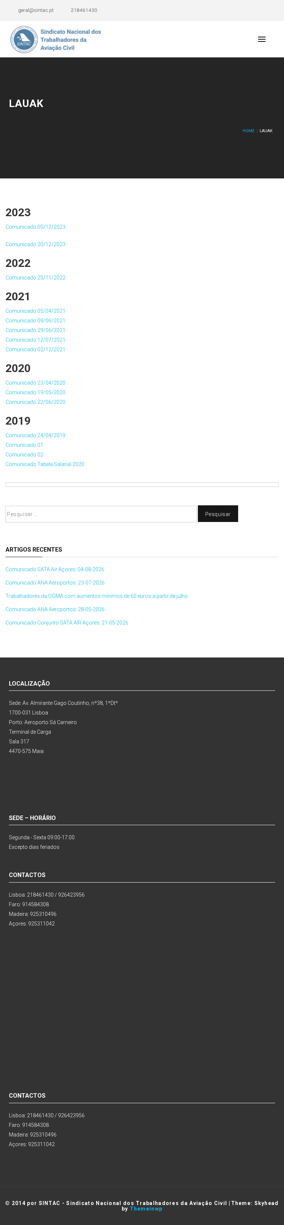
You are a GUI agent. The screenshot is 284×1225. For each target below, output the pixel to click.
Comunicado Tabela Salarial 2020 (45, 464)
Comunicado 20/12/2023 (35, 244)
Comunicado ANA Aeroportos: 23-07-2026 (55, 583)
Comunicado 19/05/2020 (35, 392)
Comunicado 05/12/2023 (35, 227)
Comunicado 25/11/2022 (35, 278)
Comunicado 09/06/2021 (35, 321)
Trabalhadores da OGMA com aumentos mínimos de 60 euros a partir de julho (97, 596)
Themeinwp (146, 1209)
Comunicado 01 (24, 445)
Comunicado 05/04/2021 (35, 311)
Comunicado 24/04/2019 (35, 435)
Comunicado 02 (24, 455)
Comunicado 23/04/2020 (35, 383)
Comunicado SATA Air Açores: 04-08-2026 (55, 569)
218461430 (84, 10)
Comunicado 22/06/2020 (35, 402)
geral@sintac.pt (36, 10)
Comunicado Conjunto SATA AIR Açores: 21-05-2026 (67, 623)
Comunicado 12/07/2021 (35, 340)
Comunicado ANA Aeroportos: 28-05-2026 (55, 609)
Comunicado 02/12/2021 (35, 349)
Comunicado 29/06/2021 (35, 330)
